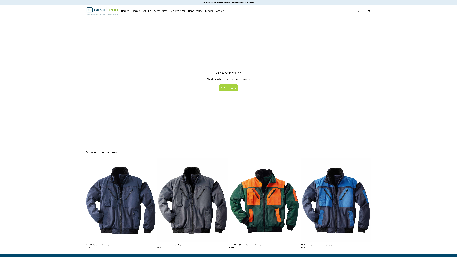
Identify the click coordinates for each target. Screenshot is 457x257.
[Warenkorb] (368, 11)
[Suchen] (358, 11)
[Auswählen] (152, 239)
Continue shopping (228, 88)
